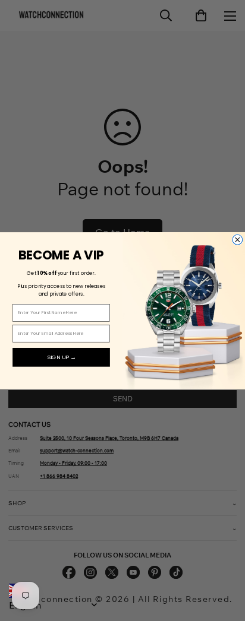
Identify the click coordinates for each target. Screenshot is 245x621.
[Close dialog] (238, 240)
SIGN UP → (61, 357)
